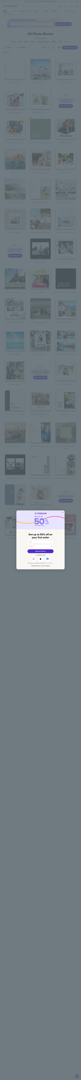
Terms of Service (49, 563)
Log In (48, 566)
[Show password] (52, 546)
